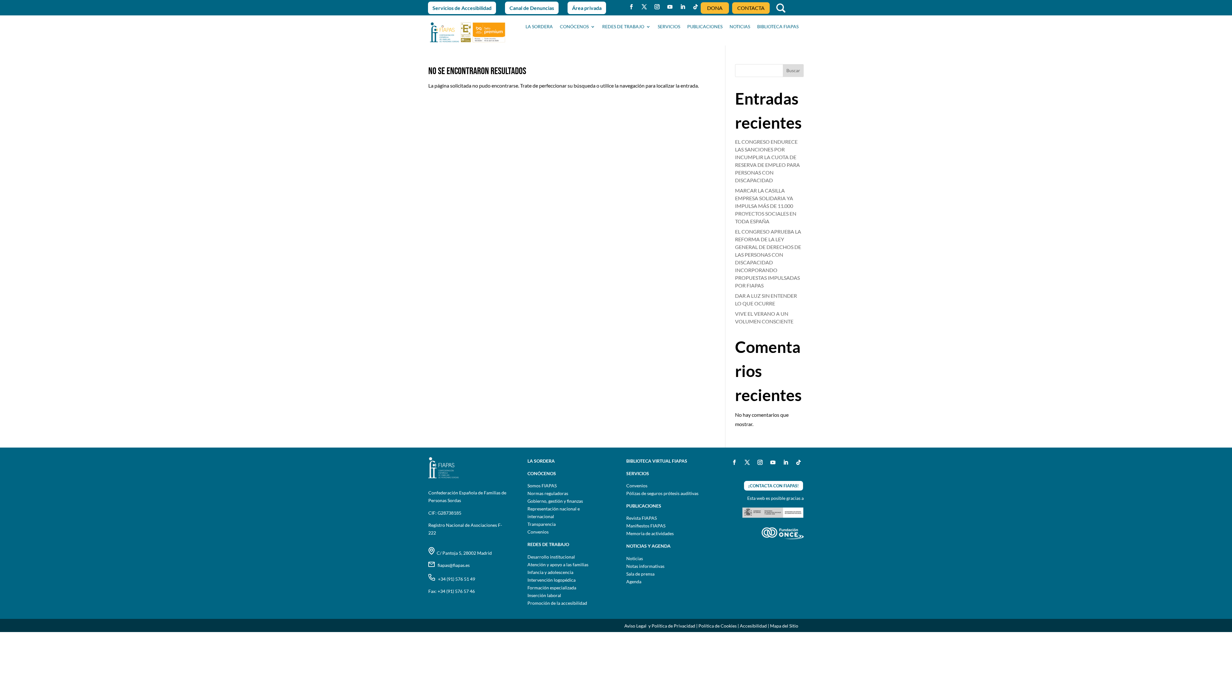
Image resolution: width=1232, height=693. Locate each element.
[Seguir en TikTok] (695, 7)
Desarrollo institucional (551, 557)
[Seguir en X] (644, 7)
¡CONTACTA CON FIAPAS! (773, 485)
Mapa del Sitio (784, 626)
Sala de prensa (640, 574)
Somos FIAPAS (542, 485)
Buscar (793, 70)
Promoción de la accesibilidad (557, 603)
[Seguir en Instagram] (657, 7)
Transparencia (541, 524)
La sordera (539, 26)
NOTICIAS (740, 26)
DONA (715, 8)
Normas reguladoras (547, 493)
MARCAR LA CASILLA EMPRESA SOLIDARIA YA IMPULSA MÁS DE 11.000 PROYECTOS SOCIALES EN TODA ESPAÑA (765, 205)
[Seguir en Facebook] (631, 7)
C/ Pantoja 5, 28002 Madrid (463, 553)
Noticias (634, 558)
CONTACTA (751, 8)
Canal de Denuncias (531, 8)
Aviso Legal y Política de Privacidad (659, 626)
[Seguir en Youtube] (670, 7)
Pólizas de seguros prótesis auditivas (662, 493)
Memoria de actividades (650, 533)
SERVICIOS (669, 26)
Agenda (633, 581)
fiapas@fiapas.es (452, 565)
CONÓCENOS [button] (574, 26)
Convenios (538, 532)
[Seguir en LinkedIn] (683, 7)
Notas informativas (645, 566)
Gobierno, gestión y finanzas (555, 501)
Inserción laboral (544, 595)
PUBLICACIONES (705, 26)
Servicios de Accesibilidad (462, 8)
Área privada (587, 8)
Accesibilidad (753, 626)
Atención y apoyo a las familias (557, 564)
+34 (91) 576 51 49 (455, 579)
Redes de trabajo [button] (623, 26)
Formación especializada (551, 587)
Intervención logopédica (551, 580)
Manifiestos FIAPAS (645, 525)
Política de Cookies (717, 626)
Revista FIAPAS (641, 518)
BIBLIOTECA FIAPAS (778, 26)
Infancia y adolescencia (550, 572)
